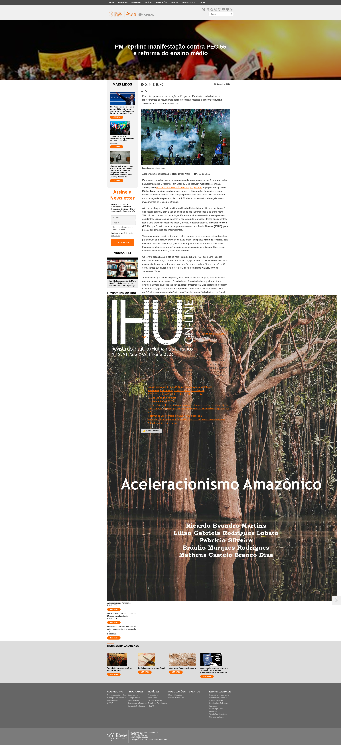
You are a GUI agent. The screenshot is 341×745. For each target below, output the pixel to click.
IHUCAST (152, 706)
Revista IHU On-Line (176, 698)
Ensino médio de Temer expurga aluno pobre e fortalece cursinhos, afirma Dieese (188, 405)
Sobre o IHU (122, 2)
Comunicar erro (151, 431)
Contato (202, 2)
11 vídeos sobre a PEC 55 (161, 401)
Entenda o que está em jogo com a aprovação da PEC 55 (176, 390)
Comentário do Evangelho (219, 695)
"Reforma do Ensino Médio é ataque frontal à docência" (175, 416)
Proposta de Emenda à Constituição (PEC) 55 (179, 187)
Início (111, 2)
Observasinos (133, 695)
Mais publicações (175, 695)
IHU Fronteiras (133, 700)
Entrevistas (152, 698)
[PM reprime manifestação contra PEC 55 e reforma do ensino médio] (161, 84)
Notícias (148, 2)
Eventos (174, 2)
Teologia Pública (134, 698)
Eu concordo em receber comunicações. (123, 228)
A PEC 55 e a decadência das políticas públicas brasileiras (177, 394)
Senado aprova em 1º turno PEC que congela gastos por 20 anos (180, 387)
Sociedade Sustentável (136, 706)
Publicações (161, 2)
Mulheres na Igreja (216, 717)
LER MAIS (116, 117)
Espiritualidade (188, 2)
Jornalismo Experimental (157, 703)
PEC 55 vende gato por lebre (162, 398)
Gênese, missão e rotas (116, 695)
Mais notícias (153, 695)
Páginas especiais (155, 700)
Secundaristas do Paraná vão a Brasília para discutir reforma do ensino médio (186, 419)
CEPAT (110, 703)
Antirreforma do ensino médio (162, 423)
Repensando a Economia (137, 703)
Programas (136, 2)
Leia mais (114, 609)
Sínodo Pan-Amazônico (218, 714)
